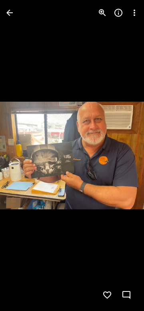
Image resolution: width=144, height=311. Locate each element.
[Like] (107, 295)
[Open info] (118, 13)
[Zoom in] (102, 13)
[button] (22, 155)
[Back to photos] (9, 12)
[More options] (134, 13)
